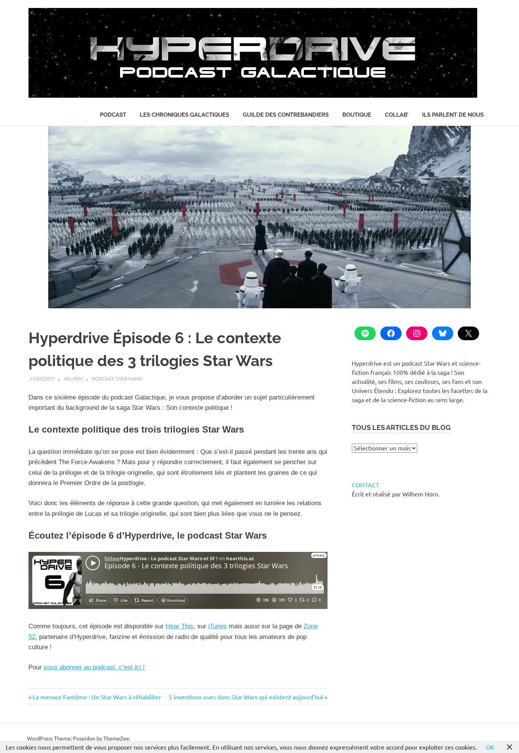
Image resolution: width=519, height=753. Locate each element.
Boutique (356, 114)
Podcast (113, 114)
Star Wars (129, 378)
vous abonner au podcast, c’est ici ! (94, 667)
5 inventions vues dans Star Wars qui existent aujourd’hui (246, 697)
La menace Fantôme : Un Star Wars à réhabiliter (96, 697)
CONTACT (365, 484)
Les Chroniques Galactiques (184, 114)
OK (490, 747)
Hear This (179, 626)
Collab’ (396, 114)
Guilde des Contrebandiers (286, 114)
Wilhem (73, 378)
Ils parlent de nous (453, 114)
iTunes (217, 626)
